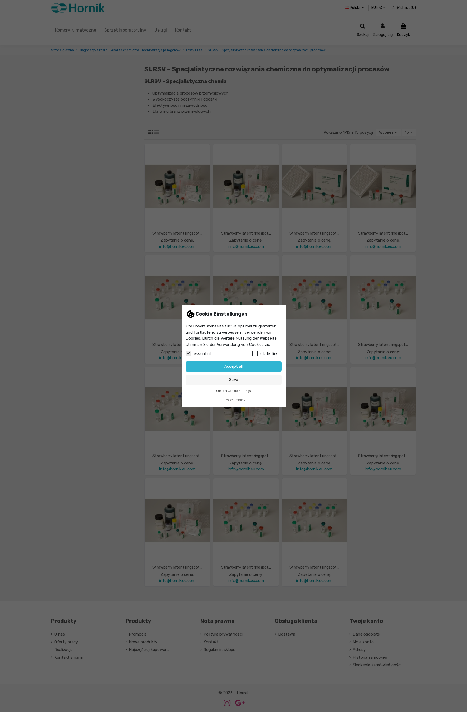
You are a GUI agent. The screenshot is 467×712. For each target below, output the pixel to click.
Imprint (240, 400)
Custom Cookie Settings (233, 391)
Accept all (233, 366)
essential (202, 353)
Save (233, 379)
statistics (269, 353)
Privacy (227, 400)
